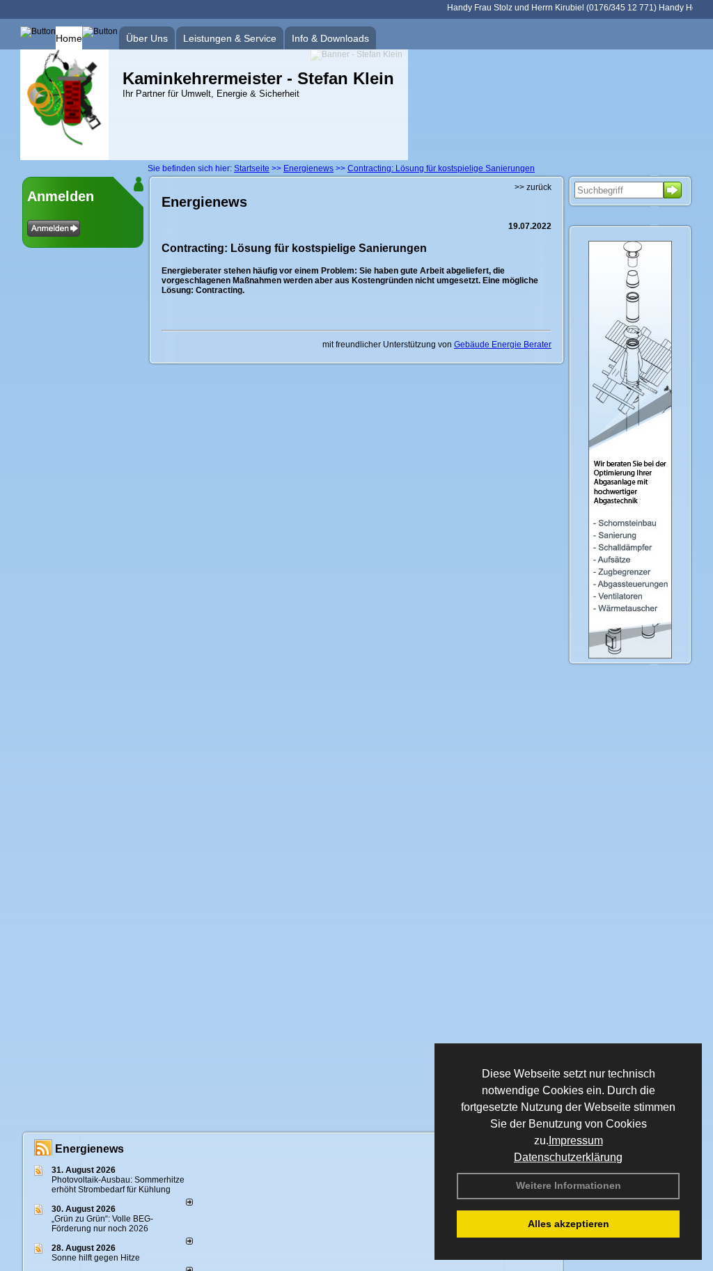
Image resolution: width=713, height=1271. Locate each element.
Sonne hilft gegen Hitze (96, 1258)
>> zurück (533, 187)
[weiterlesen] (189, 1203)
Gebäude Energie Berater (502, 344)
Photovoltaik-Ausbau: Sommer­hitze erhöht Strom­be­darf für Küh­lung (118, 1184)
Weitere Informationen (568, 1185)
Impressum (576, 1140)
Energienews (89, 1149)
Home (69, 38)
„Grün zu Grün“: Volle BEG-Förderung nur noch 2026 (102, 1223)
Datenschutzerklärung (568, 1157)
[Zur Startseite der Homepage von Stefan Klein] (64, 157)
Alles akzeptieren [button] (568, 1223)
